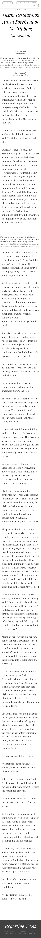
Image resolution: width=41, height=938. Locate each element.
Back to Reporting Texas (27, 3)
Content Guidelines (23, 931)
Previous (7, 3)
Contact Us (9, 931)
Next (35, 5)
